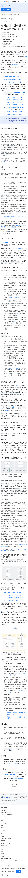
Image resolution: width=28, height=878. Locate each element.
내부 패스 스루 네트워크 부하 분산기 (15, 111)
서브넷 (18, 54)
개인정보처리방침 (11, 866)
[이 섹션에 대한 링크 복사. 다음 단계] (9, 769)
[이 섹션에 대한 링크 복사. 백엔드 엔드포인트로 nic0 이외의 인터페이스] (24, 480)
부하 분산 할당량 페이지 (12, 763)
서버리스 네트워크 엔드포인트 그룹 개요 (13, 82)
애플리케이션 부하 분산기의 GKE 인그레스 (14, 216)
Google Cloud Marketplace (7, 814)
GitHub (2, 836)
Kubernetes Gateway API (10, 219)
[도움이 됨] (9, 19)
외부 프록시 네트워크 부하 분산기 (15, 102)
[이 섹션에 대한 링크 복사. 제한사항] (8, 724)
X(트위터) (3, 856)
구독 (19, 871)
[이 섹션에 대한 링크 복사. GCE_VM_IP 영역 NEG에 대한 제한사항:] (2, 740)
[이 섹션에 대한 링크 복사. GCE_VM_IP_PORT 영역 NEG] (20, 268)
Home (2, 14)
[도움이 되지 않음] (12, 19)
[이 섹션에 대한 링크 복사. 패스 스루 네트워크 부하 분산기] (20, 423)
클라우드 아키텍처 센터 (6, 843)
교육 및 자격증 (4, 845)
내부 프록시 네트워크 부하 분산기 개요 (13, 600)
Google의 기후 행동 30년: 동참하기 (18, 868)
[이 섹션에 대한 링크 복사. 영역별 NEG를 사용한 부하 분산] (25, 382)
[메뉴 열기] (2, 1)
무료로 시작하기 (6, 9)
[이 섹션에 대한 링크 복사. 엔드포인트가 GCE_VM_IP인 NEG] (2, 131)
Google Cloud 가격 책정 (6, 812)
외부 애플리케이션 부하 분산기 (14, 97)
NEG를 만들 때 (4, 242)
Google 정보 (3, 866)
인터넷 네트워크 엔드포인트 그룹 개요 (13, 79)
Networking (16, 14)
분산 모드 (12, 407)
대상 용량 (7, 410)
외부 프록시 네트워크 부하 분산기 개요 (13, 597)
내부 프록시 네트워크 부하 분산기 (15, 105)
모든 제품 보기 (4, 810)
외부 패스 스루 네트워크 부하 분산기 (15, 114)
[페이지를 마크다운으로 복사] (22, 29)
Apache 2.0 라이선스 (6, 797)
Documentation (9, 14)
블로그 (2, 851)
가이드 (12, 16)
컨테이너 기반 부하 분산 (7, 611)
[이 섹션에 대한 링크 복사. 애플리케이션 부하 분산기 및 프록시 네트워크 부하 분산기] (11, 557)
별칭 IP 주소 (16, 321)
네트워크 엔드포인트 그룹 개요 (11, 77)
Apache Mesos (16, 64)
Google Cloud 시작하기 (6, 838)
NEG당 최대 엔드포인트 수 (15, 297)
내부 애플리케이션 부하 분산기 (14, 99)
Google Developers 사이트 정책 (9, 799)
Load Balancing (9, 6)
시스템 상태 (3, 830)
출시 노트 (3, 827)
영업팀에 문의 (4, 817)
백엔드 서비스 (6, 161)
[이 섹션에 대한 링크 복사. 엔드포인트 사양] (14, 239)
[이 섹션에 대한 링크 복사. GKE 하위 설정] (9, 499)
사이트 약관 (19, 866)
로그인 (24, 1)
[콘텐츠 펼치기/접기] (10, 33)
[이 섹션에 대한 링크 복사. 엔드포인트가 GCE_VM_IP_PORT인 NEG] (6, 170)
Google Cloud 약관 (6, 868)
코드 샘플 (3, 840)
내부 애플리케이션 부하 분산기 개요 (12, 595)
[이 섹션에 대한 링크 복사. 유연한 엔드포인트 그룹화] (15, 439)
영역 (26, 56)
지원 (2, 825)
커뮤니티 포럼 (4, 823)
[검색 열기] (18, 2)
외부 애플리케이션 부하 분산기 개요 (12, 592)
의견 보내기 (5, 22)
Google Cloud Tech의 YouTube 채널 (9, 860)
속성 (9, 749)
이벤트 (2, 853)
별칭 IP (18, 313)
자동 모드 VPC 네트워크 (16, 248)
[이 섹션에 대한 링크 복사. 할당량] (7, 756)
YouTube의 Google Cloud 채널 (7, 858)
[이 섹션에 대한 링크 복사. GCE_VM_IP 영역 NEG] (16, 333)
